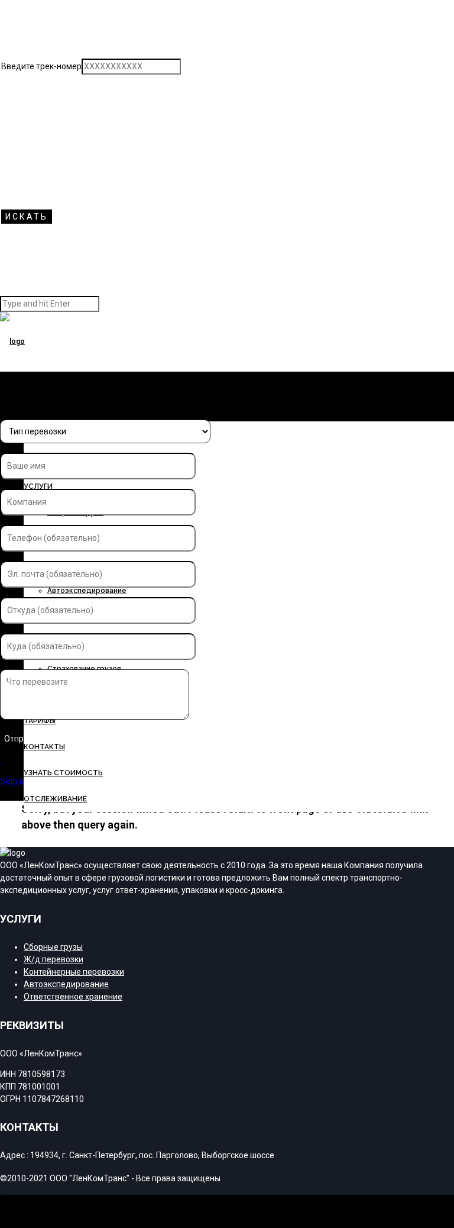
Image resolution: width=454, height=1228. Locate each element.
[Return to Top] (0, 1200)
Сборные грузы (53, 947)
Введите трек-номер (41, 66)
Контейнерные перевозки (74, 971)
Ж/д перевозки (53, 959)
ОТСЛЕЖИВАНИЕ (55, 799)
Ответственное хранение (73, 996)
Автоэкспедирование (87, 590)
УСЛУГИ (38, 486)
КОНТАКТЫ (44, 747)
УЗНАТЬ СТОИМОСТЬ (63, 773)
